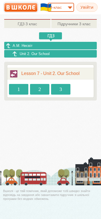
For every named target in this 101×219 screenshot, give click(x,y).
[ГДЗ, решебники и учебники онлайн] (20, 7)
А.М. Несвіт (23, 46)
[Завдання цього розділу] (13, 73)
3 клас (27, 24)
